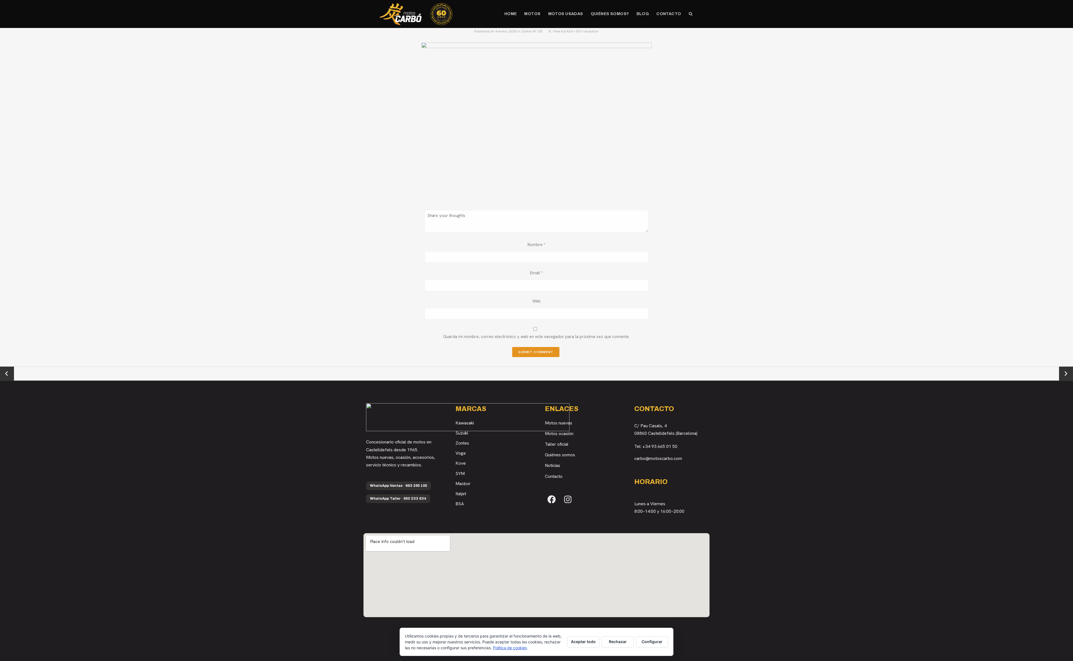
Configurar (652, 641)
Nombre (536, 244)
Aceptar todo (583, 641)
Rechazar (618, 641)
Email (536, 273)
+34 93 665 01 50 (659, 446)
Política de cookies (510, 647)
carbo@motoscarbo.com (658, 458)
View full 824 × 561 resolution (576, 31)
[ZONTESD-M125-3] (536, 121)
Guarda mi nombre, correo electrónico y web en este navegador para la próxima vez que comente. (536, 336)
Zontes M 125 (531, 31)
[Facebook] (551, 499)
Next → (1066, 373)
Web (536, 301)
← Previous (7, 374)
